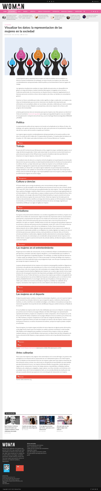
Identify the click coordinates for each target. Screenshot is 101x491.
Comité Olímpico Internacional (28, 348)
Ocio (19, 11)
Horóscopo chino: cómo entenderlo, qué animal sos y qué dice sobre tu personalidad (59, 17)
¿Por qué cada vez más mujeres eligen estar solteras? (63, 428)
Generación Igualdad (34, 114)
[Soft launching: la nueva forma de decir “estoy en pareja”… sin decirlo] (20, 16)
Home (5, 11)
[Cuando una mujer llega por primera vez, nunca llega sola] (29, 420)
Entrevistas (56, 11)
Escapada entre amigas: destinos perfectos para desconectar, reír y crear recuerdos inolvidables (75, 17)
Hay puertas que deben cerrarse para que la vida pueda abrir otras (43, 17)
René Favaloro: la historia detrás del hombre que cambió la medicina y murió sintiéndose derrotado (11, 17)
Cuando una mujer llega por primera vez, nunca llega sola (29, 427)
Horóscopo (78, 11)
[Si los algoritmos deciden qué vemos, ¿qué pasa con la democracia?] (47, 420)
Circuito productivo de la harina (35, 445)
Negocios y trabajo (66, 11)
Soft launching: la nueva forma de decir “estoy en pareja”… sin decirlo (27, 17)
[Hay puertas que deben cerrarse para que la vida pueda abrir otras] (36, 16)
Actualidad (12, 11)
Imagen (25, 11)
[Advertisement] (9, 99)
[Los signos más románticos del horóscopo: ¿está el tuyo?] (84, 16)
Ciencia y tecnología (44, 11)
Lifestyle (32, 11)
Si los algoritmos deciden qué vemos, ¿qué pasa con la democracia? (46, 428)
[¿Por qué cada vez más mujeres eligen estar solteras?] (64, 420)
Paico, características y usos (34, 447)
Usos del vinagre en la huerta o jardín (36, 451)
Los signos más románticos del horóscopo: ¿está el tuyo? (92, 17)
